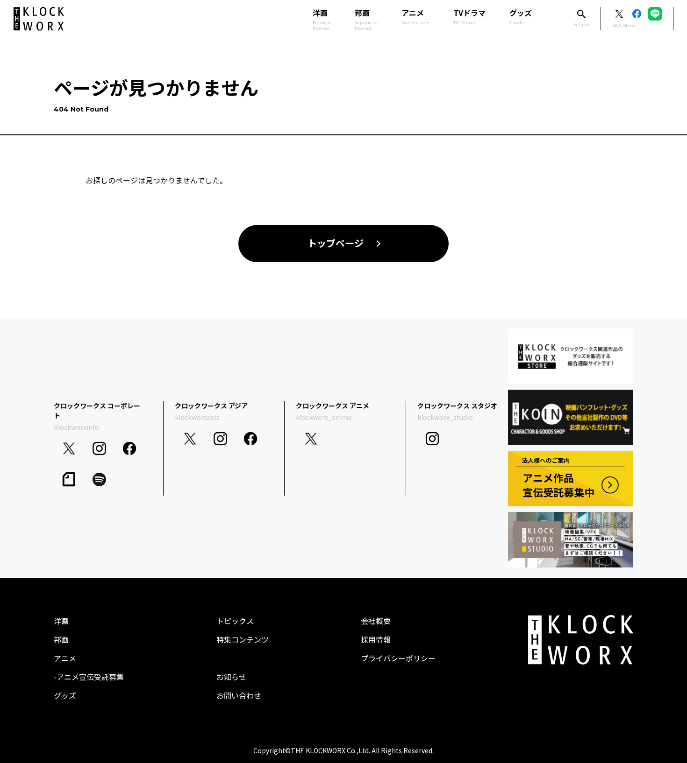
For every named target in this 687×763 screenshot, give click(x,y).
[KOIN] (570, 417)
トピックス (235, 620)
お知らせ (231, 676)
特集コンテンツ (242, 639)
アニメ (415, 16)
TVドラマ (469, 16)
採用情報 (376, 639)
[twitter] (69, 449)
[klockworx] (39, 19)
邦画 (61, 639)
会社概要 (376, 620)
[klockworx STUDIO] (570, 539)
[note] (69, 479)
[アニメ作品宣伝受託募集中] (570, 478)
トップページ (336, 243)
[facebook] (129, 449)
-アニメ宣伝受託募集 (89, 676)
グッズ (520, 16)
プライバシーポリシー (398, 658)
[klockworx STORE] (570, 356)
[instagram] (99, 449)
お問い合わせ (238, 695)
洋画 (61, 620)
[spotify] (99, 479)
